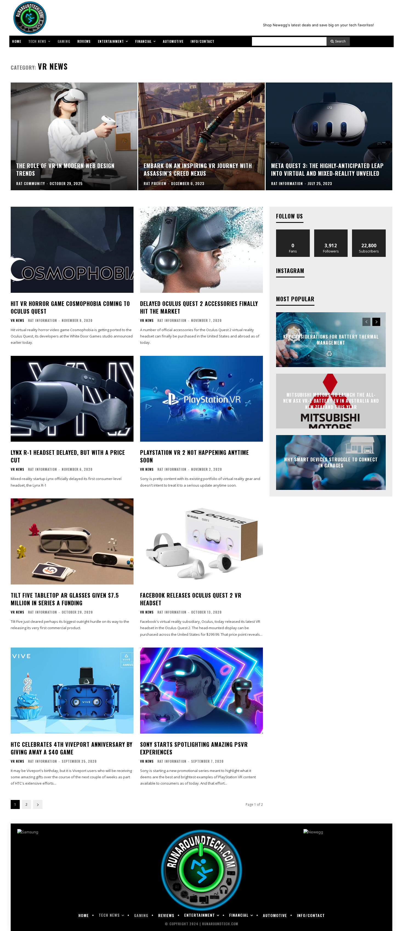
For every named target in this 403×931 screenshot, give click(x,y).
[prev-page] (366, 322)
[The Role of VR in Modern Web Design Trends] (74, 136)
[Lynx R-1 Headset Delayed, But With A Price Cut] (72, 399)
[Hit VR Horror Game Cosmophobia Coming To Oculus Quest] (72, 250)
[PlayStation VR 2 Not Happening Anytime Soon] (201, 399)
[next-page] (37, 804)
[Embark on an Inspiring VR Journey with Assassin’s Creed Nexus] (201, 136)
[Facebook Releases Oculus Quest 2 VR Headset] (201, 541)
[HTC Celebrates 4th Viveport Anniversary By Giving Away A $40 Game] (72, 691)
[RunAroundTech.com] (28, 17)
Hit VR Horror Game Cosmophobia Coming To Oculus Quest (70, 307)
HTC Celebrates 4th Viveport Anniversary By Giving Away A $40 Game (71, 748)
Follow (331, 231)
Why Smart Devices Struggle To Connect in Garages (331, 462)
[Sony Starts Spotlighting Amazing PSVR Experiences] (201, 691)
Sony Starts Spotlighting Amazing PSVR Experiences (194, 748)
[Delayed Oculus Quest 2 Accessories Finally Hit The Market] (201, 250)
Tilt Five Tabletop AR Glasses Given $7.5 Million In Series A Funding (65, 599)
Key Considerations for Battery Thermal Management (331, 339)
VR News (17, 320)
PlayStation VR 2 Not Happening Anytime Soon (194, 456)
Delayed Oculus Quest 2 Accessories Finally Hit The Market (199, 307)
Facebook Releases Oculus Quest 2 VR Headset (191, 599)
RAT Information (42, 320)
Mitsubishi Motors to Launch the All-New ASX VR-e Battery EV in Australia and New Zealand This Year (331, 400)
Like (293, 231)
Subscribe (369, 231)
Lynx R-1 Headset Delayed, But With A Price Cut (68, 456)
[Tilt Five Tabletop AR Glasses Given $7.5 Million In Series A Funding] (72, 541)
